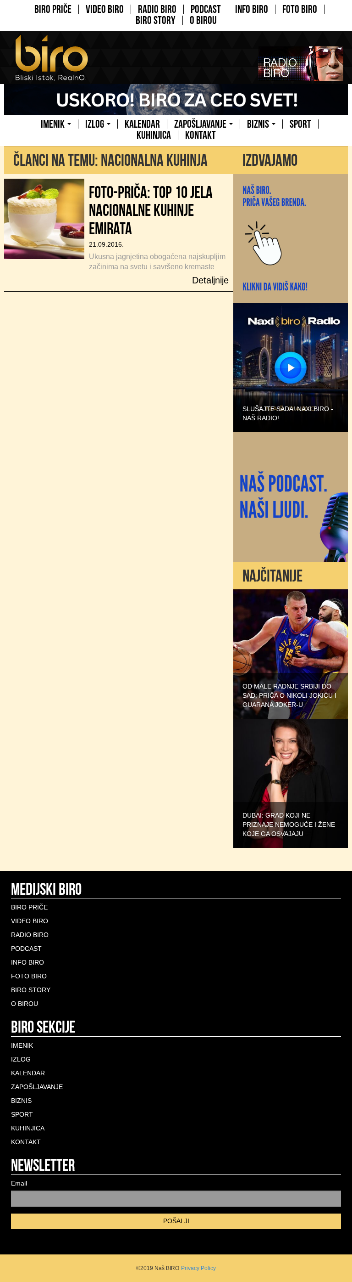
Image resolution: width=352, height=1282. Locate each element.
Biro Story (156, 20)
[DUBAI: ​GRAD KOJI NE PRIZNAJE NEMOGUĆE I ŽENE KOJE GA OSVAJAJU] (290, 782)
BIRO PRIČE (53, 9)
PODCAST (206, 9)
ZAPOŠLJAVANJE (201, 124)
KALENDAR (142, 124)
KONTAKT (200, 135)
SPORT (300, 124)
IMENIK (53, 124)
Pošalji (176, 1221)
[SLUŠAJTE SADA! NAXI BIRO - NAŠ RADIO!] (290, 367)
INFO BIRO (251, 9)
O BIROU (203, 20)
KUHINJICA (154, 135)
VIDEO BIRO (105, 9)
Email (19, 1183)
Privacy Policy (198, 1268)
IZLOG (95, 124)
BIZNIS (259, 124)
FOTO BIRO (299, 9)
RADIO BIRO (157, 9)
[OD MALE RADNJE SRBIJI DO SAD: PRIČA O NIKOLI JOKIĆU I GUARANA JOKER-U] (290, 653)
